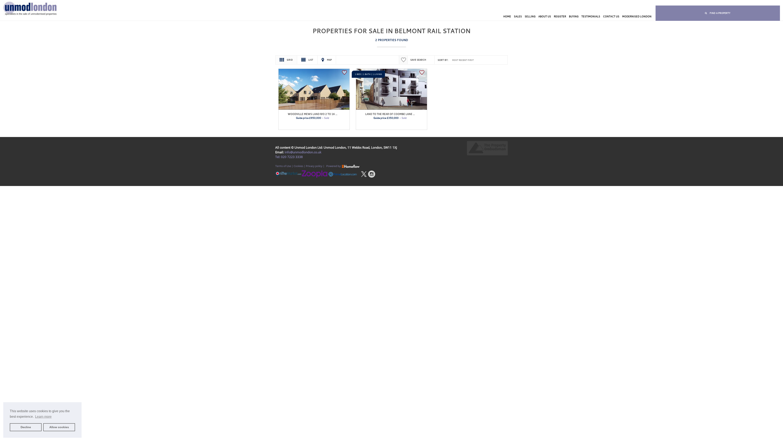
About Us (544, 16)
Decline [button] (26, 427)
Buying (573, 16)
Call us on (448, 3)
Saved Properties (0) (390, 3)
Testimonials (590, 16)
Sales (518, 16)
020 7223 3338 (291, 157)
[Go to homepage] (65, 15)
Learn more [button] (43, 416)
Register (560, 16)
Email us (488, 3)
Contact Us (611, 16)
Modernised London (636, 16)
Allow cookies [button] (59, 427)
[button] (718, 13)
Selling (530, 16)
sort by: (443, 60)
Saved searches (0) (417, 3)
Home (507, 16)
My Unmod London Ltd (360, 3)
